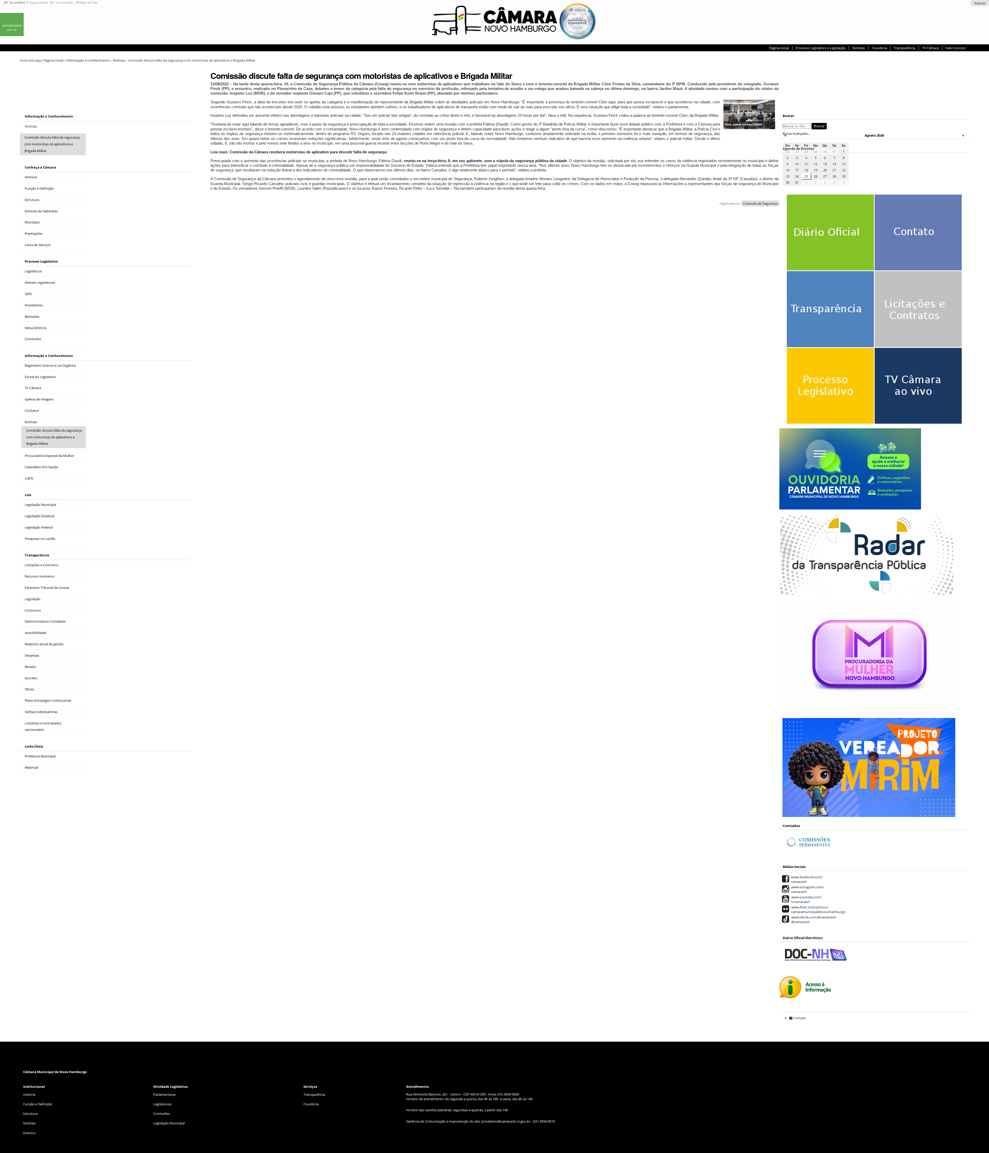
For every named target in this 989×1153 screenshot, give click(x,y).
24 (797, 176)
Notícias (858, 48)
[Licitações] (916, 319)
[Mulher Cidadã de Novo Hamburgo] (868, 711)
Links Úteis (34, 746)
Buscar (788, 115)
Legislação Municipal (169, 1123)
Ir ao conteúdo (61, 2)
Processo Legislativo (41, 261)
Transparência (904, 48)
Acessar (980, 3)
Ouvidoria (879, 48)
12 (815, 164)
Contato (800, 1018)
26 (815, 176)
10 (797, 164)
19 (815, 170)
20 (825, 170)
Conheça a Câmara (40, 167)
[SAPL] (828, 396)
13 (825, 164)
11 (806, 164)
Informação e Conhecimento (88, 60)
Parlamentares (164, 1094)
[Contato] (916, 243)
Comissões (161, 1113)
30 (825, 151)
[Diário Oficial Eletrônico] (828, 243)
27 (797, 151)
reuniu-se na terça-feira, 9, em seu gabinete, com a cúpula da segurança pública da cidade (485, 160)
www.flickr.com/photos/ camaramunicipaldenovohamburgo (818, 909)
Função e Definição (37, 1104)
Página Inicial (37, 2)
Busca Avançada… (796, 133)
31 (797, 182)
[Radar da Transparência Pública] (866, 592)
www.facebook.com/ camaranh (806, 879)
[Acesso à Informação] (805, 996)
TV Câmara (930, 48)
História (29, 1094)
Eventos (29, 1133)
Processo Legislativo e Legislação (821, 48)
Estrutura (30, 1113)
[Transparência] (828, 319)
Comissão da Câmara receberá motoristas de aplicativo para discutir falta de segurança (308, 152)
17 (797, 170)
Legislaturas (162, 1104)
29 (815, 151)
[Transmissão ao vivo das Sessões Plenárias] (916, 396)
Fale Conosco (955, 48)
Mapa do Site (86, 2)
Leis (28, 494)
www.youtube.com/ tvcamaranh (806, 899)
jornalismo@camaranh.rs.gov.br (505, 1121)
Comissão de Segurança (760, 203)
